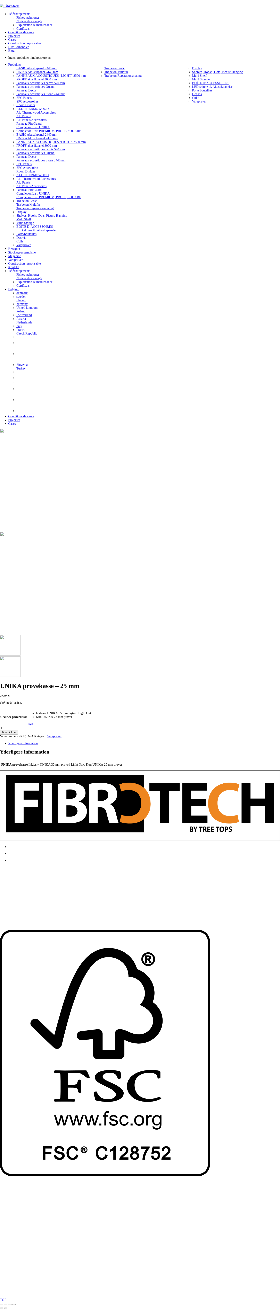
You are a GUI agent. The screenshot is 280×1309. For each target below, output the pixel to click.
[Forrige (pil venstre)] (1, 1308)
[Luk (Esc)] (14, 1304)
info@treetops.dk (21, 889)
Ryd (30, 723)
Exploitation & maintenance (34, 25)
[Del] (9, 1304)
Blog (11, 50)
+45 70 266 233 (23, 896)
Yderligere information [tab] (23, 743)
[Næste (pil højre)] (5, 1308)
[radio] (64, 713)
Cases (12, 39)
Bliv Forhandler (18, 47)
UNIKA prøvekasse (13, 717)
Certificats (23, 28)
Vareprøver (54, 736)
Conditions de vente (21, 32)
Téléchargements (19, 14)
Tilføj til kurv (9, 732)
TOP (3, 1299)
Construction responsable (24, 43)
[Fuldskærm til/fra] (5, 1304)
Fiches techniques (27, 17)
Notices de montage (29, 21)
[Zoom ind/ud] (1, 1304)
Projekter (14, 36)
